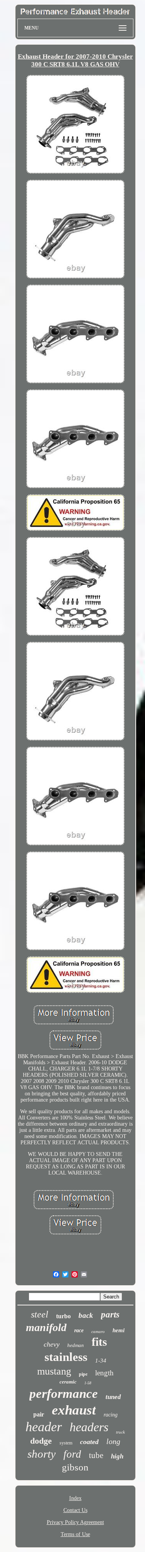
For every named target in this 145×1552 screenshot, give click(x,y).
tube (96, 1455)
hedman (75, 1345)
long (113, 1441)
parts (110, 1314)
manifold (46, 1327)
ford (72, 1454)
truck (120, 1432)
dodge (41, 1441)
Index (75, 1498)
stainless (65, 1357)
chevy (52, 1344)
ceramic (68, 1382)
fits (99, 1341)
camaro (98, 1331)
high (117, 1456)
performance (63, 1394)
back (85, 1315)
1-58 (87, 1383)
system (66, 1443)
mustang (54, 1371)
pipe (83, 1374)
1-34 (100, 1360)
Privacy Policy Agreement (75, 1522)
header (44, 1427)
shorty (41, 1454)
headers (89, 1427)
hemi (119, 1330)
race (79, 1330)
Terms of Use (75, 1534)
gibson (75, 1467)
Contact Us (75, 1510)
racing (111, 1415)
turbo (63, 1316)
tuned (113, 1397)
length (104, 1373)
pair (38, 1414)
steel (39, 1314)
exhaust (74, 1410)
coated (89, 1442)
